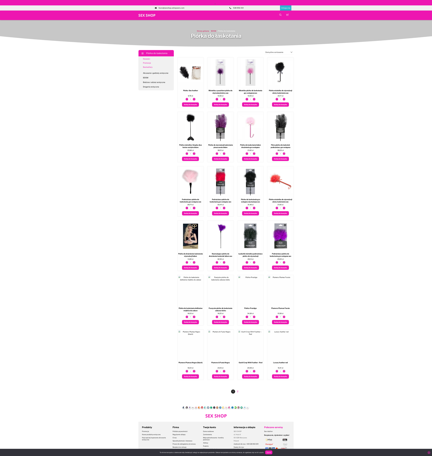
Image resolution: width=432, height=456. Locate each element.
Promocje (147, 63)
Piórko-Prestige (250, 308)
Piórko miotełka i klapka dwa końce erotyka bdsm (190, 146)
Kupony (206, 446)
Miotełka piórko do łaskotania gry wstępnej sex (250, 92)
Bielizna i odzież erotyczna (154, 82)
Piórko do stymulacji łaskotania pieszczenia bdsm (220, 146)
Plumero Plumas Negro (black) (191, 363)
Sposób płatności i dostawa (182, 441)
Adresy (205, 443)
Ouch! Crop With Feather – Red (250, 363)
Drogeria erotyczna (151, 87)
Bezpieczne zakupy (179, 447)
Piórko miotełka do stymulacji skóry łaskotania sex (280, 92)
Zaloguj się (285, 8)
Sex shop (146, 15)
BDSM (213, 31)
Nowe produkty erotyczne (151, 434)
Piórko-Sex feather (190, 90)
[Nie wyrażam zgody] (429, 452)
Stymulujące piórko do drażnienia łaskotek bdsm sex (220, 255)
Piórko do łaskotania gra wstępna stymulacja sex (250, 200)
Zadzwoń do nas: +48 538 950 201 (246, 444)
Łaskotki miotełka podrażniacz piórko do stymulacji (250, 255)
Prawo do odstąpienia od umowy (184, 444)
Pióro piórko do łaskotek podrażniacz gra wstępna (280, 146)
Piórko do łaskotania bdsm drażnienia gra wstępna (250, 146)
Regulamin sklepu (179, 434)
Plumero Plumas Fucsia (280, 308)
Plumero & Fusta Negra (220, 363)
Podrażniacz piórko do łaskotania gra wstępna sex (190, 200)
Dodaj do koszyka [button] (190, 104)
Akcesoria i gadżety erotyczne (155, 73)
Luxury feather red (280, 363)
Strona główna (203, 31)
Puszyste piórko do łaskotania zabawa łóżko (220, 309)
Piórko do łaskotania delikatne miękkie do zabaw (190, 309)
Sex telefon (268, 431)
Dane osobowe (208, 431)
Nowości (146, 59)
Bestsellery (148, 67)
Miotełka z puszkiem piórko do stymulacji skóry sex (220, 92)
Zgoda (269, 452)
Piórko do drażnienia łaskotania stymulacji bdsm (190, 255)
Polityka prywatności (180, 431)
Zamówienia (207, 434)
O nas (175, 438)
